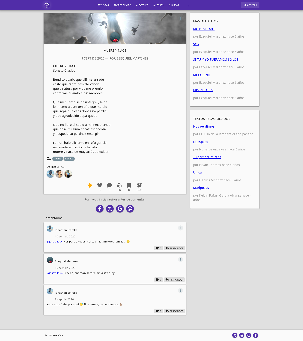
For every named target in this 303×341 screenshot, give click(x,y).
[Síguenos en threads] (241, 335)
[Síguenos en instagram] (248, 335)
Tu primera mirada (207, 157)
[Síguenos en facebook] (255, 335)
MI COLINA (201, 75)
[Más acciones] (180, 18)
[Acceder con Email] (130, 208)
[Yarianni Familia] (68, 174)
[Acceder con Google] (120, 208)
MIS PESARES (203, 90)
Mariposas (201, 187)
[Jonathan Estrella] (50, 174)
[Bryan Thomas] (59, 174)
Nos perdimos (203, 126)
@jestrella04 (55, 241)
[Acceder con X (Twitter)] (110, 208)
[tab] (103, 5)
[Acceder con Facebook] (100, 208)
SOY (196, 44)
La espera (200, 142)
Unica (197, 172)
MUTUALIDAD (204, 29)
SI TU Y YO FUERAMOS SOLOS (215, 59)
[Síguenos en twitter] (234, 335)
